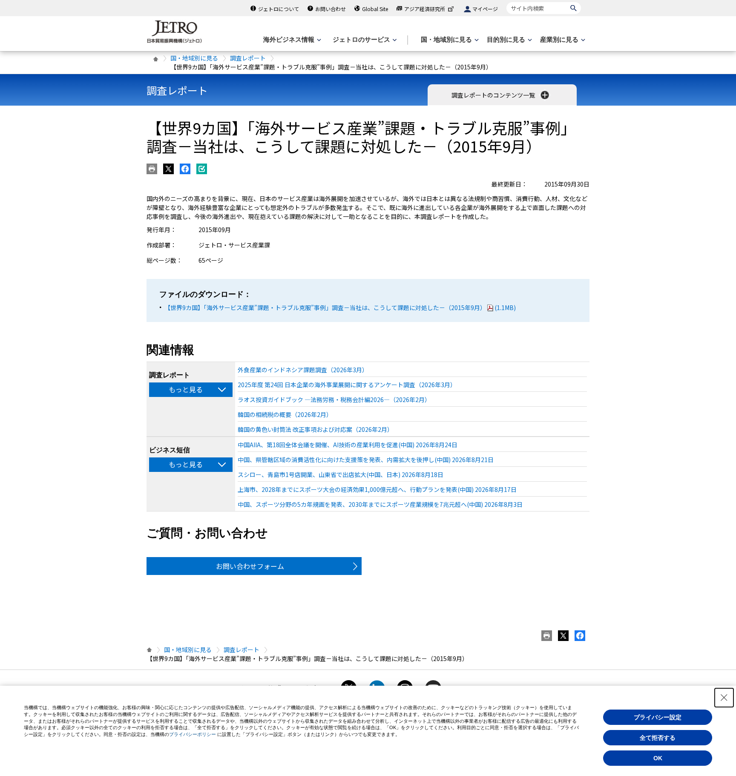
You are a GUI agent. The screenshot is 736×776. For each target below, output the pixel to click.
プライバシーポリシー (192, 734)
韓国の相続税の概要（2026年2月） (285, 414)
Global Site (375, 8)
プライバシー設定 (657, 717)
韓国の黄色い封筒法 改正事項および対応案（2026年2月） (315, 429)
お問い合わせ (330, 8)
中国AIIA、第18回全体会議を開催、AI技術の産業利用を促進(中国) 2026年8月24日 (347, 444)
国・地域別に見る (194, 58)
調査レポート (248, 58)
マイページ (485, 8)
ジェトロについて (278, 8)
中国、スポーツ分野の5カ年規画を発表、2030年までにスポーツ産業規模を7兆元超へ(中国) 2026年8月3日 (380, 504)
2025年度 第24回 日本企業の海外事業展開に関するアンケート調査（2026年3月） (347, 384)
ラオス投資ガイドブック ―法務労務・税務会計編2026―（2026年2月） (334, 399)
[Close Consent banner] (724, 697)
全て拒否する (658, 737)
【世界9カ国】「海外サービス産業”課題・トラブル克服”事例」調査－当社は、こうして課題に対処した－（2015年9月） (340, 307)
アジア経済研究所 (424, 8)
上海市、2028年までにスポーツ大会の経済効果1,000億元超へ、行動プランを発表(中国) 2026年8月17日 (377, 489)
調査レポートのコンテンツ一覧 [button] (493, 95)
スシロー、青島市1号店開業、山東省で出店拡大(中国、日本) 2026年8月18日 (340, 474)
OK (657, 758)
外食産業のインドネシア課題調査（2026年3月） (303, 369)
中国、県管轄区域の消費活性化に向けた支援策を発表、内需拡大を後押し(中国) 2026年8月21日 (366, 459)
